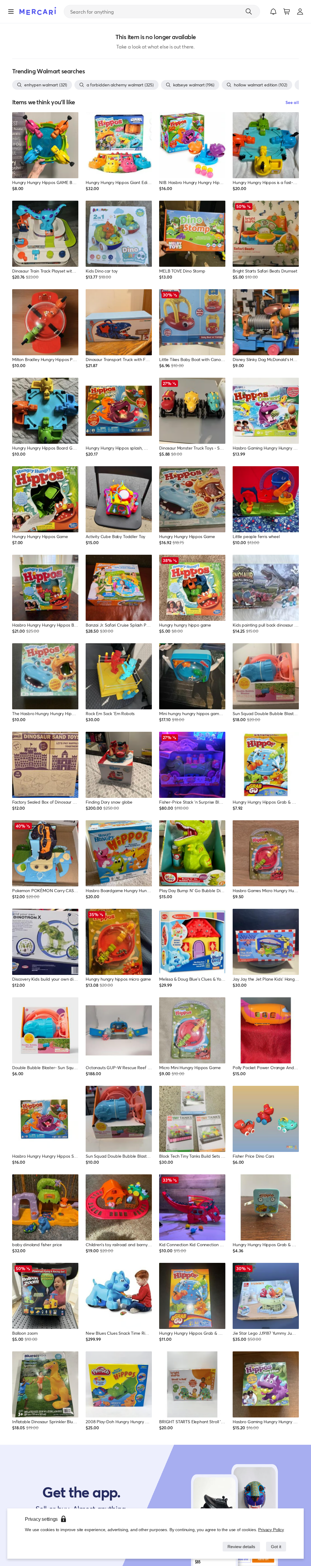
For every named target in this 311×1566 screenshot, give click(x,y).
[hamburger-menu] (11, 11)
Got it (275, 1546)
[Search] (249, 11)
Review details (239, 1546)
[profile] (300, 11)
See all (292, 102)
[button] (273, 11)
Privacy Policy (271, 1529)
